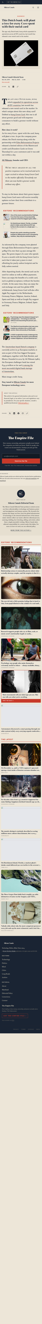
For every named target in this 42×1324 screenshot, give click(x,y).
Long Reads (6, 974)
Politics (4, 963)
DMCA (38, 1029)
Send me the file (21, 461)
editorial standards (31, 478)
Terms (23, 1029)
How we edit (6, 82)
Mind (4, 967)
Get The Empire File (14, 2)
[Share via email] (23, 413)
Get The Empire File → (14, 1016)
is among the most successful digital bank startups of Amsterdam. (17, 368)
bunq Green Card (18, 114)
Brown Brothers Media (9, 951)
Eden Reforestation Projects (27, 142)
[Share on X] (9, 86)
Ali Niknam (7, 160)
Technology (6, 959)
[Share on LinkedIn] (13, 86)
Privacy (16, 1029)
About (4, 986)
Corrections (6, 997)
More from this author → (21, 530)
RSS (13, 1020)
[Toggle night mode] (3, 2)
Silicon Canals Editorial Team (12, 77)
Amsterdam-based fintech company (20, 347)
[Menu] (38, 7)
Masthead (5, 990)
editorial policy (30, 526)
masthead (3, 481)
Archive (4, 977)
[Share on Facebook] (18, 413)
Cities (4, 970)
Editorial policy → (23, 403)
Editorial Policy (7, 993)
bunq (34, 99)
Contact (4, 1000)
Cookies (31, 1029)
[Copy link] (17, 86)
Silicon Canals (20, 382)
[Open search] (33, 7)
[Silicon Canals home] (9, 7)
